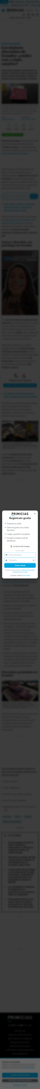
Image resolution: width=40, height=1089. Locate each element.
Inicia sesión (26, 575)
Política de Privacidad (28, 570)
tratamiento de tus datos (21, 572)
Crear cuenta (20, 565)
